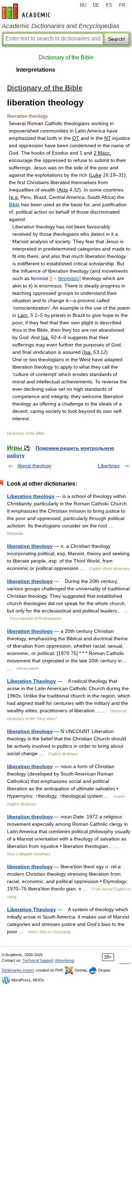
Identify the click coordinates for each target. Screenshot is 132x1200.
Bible (14, 204)
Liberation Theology (31, 681)
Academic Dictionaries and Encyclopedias (60, 26)
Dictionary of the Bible (66, 57)
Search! (116, 39)
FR (122, 5)
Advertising (64, 960)
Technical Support (38, 960)
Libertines (109, 465)
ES (109, 5)
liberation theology (30, 546)
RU (83, 5)
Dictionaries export (18, 970)
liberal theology (34, 465)
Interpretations (35, 70)
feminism (68, 278)
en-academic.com (27, 11)
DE (96, 5)
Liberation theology (31, 496)
